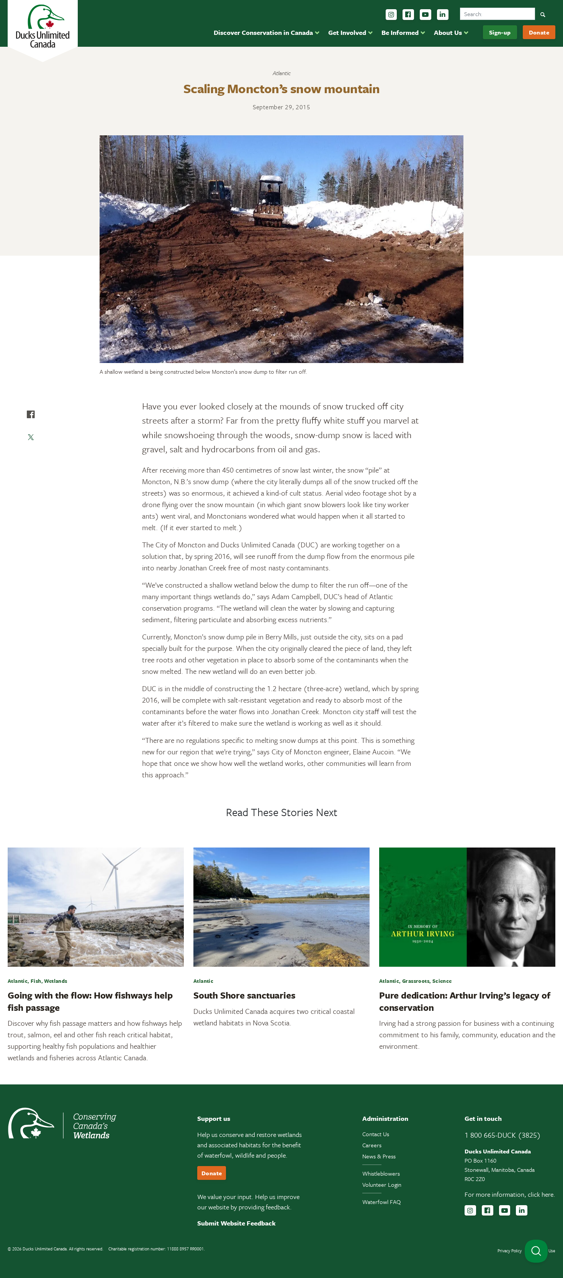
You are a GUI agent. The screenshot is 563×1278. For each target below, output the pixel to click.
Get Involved (347, 32)
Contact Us (375, 1134)
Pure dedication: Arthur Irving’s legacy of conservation (464, 1001)
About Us (448, 32)
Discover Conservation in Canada (263, 32)
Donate (539, 32)
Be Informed (400, 32)
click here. (541, 1194)
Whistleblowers (381, 1173)
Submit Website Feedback (236, 1223)
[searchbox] (497, 14)
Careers (371, 1145)
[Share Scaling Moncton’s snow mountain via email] (30, 460)
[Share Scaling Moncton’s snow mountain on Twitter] (30, 437)
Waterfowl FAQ (381, 1202)
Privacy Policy (510, 1250)
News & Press (379, 1156)
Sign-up (500, 32)
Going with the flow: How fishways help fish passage (90, 1001)
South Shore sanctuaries (244, 995)
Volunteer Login (381, 1184)
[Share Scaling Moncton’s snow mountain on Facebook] (30, 414)
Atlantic (282, 73)
